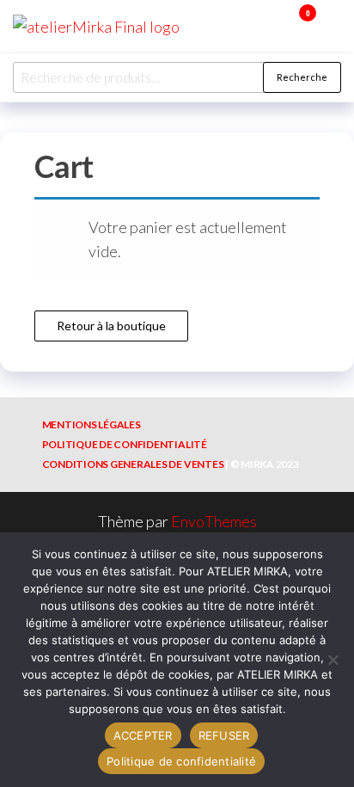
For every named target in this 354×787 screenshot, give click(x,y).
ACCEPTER (143, 735)
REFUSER (224, 735)
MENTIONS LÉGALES (91, 424)
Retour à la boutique (111, 325)
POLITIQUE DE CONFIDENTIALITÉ (124, 444)
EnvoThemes (214, 521)
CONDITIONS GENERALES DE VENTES (133, 464)
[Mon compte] (282, 24)
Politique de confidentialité (181, 761)
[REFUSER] (332, 659)
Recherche (302, 77)
